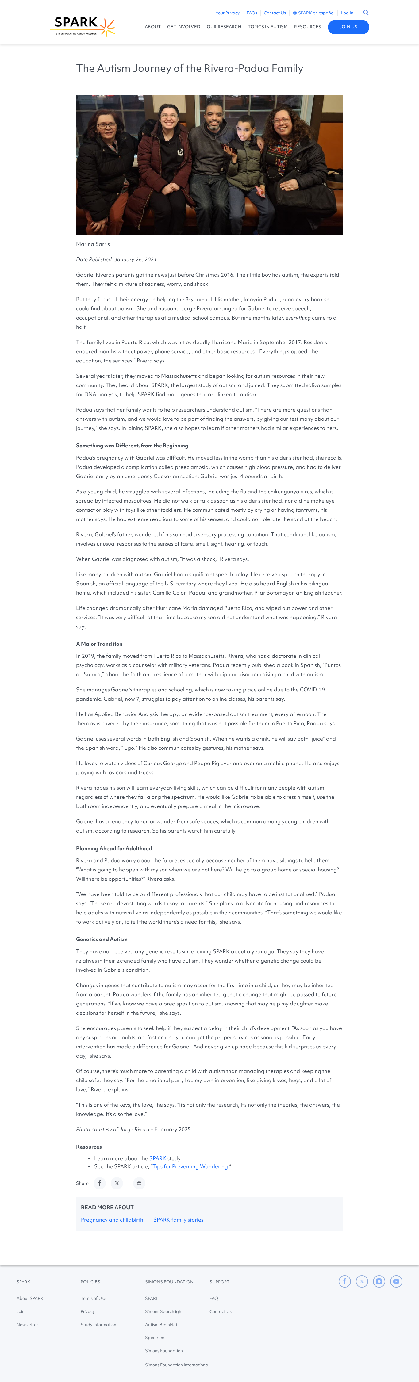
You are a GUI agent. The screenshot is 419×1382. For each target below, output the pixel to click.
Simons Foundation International (177, 1365)
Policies (90, 1281)
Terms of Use (93, 1298)
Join (21, 1311)
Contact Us (275, 13)
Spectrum (154, 1337)
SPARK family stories (178, 1219)
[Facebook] (345, 1281)
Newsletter (27, 1324)
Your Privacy (228, 13)
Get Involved (183, 26)
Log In (347, 13)
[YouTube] (396, 1281)
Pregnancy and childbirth (112, 1219)
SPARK (157, 1158)
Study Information (98, 1324)
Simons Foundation (169, 1281)
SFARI (151, 1298)
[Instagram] (379, 1281)
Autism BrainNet (161, 1324)
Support (219, 1281)
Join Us (348, 26)
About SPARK (30, 1298)
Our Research (224, 26)
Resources (307, 26)
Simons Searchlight (164, 1311)
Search (366, 12)
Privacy (88, 1311)
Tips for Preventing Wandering (190, 1166)
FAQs (252, 13)
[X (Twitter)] (362, 1281)
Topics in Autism (268, 26)
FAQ (214, 1298)
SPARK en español (316, 13)
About (153, 26)
